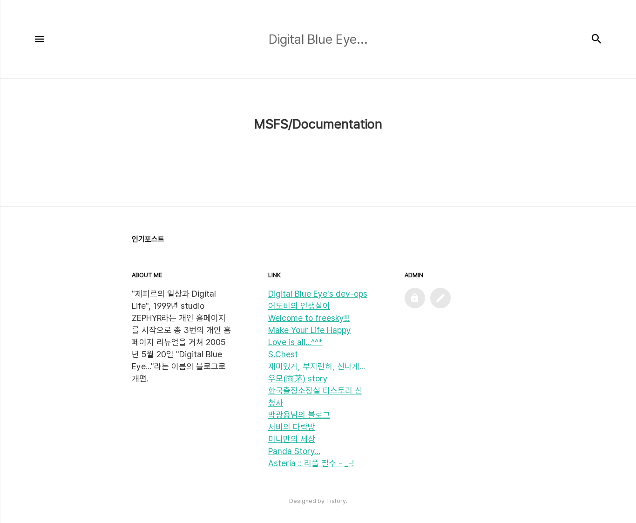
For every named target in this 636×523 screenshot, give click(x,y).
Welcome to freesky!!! (309, 318)
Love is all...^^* (295, 342)
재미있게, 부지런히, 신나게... (316, 366)
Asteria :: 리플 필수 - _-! (311, 463)
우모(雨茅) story (298, 378)
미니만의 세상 (291, 439)
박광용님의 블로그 (299, 415)
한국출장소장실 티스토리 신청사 (315, 397)
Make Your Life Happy (309, 330)
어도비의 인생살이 (299, 306)
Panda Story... (294, 451)
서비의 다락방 (291, 427)
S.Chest (283, 354)
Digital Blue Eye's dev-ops (317, 294)
